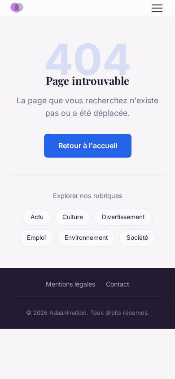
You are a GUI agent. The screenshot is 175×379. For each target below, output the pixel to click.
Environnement (86, 237)
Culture (72, 216)
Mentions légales (70, 284)
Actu (37, 216)
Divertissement (123, 216)
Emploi (36, 237)
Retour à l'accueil (87, 145)
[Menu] (157, 8)
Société (137, 237)
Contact (117, 284)
